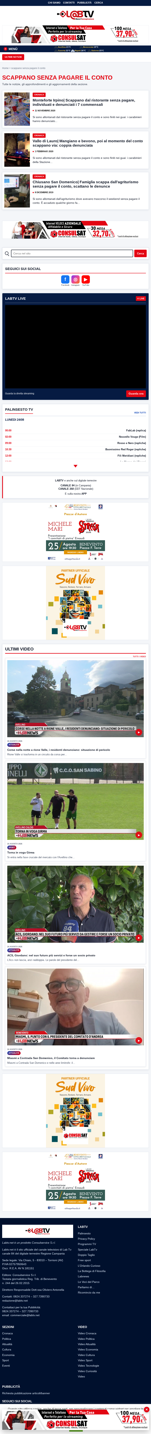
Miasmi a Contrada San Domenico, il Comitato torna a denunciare (51, 1058)
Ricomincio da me (89, 1292)
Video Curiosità (87, 1371)
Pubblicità (84, 2)
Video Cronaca (87, 1333)
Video (81, 1376)
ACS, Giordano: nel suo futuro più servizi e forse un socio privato (51, 955)
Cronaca (39, 95)
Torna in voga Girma (20, 852)
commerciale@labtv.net (25, 1315)
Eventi (6, 1365)
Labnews (83, 1276)
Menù (11, 49)
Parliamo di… (86, 1287)
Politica (6, 1338)
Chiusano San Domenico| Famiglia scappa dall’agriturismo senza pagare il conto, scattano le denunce (85, 184)
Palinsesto (84, 1233)
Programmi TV (87, 1244)
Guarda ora (136, 393)
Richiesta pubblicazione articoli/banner (26, 1393)
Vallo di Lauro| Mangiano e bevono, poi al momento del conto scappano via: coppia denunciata (88, 143)
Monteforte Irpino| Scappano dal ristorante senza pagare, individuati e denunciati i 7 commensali (84, 102)
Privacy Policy (86, 1238)
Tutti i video (139, 657)
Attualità (7, 1344)
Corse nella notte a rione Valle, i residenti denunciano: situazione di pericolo (58, 749)
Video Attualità (87, 1344)
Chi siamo (54, 2)
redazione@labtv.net (15, 1300)
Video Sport (85, 1360)
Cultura (6, 1349)
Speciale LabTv (87, 1249)
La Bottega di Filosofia (92, 1271)
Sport (5, 1360)
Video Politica (86, 1338)
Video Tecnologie (88, 1365)
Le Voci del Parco (88, 1281)
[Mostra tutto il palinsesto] (75, 466)
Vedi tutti (140, 412)
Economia (8, 1355)
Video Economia (88, 1349)
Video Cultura (86, 1355)
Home (5, 68)
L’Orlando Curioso (89, 1265)
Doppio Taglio (86, 1254)
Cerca (98, 2)
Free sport (84, 1260)
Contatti (69, 2)
